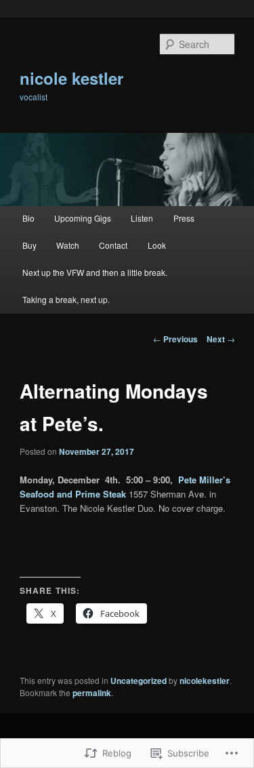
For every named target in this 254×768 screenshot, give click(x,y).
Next (221, 339)
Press (183, 218)
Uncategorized (138, 680)
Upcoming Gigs (82, 218)
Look (157, 245)
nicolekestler (204, 680)
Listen (142, 218)
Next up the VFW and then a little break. (94, 272)
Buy (29, 245)
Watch (67, 245)
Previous (175, 339)
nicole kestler (71, 77)
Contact (113, 245)
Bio (28, 218)
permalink (91, 693)
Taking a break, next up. (66, 299)
